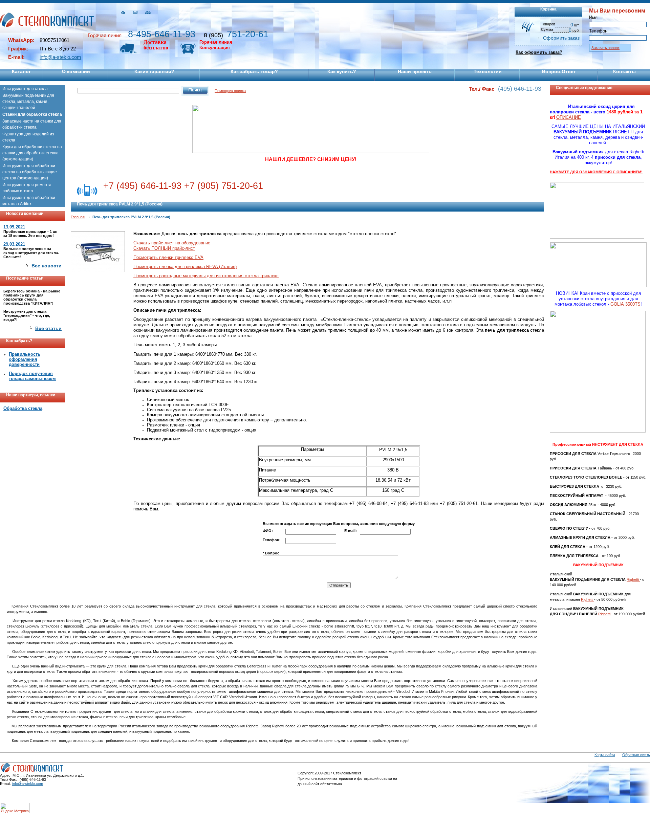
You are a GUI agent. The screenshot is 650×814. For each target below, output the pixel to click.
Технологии (488, 71)
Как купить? (341, 71)
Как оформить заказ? (539, 52)
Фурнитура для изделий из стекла (28, 137)
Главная (78, 217)
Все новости (46, 265)
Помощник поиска (230, 91)
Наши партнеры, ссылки (30, 395)
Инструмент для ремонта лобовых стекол (26, 187)
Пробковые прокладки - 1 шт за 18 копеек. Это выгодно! (30, 233)
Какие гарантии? (154, 71)
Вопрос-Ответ (559, 71)
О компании (76, 71)
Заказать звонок (605, 48)
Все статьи (48, 328)
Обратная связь (636, 755)
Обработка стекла (22, 408)
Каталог (21, 71)
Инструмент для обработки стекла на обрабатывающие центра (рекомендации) (29, 171)
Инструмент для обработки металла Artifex (28, 200)
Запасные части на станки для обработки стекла (31, 124)
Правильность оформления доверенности (24, 359)
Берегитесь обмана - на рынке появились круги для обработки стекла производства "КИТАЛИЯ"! (31, 297)
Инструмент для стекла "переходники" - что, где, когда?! (26, 315)
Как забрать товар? (254, 71)
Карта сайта (604, 755)
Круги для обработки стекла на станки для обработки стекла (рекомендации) (32, 153)
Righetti (633, 579)
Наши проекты (415, 71)
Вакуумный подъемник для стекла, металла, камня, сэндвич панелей (28, 101)
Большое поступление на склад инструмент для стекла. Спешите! (31, 253)
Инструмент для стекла (25, 88)
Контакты (624, 71)
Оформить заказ (561, 38)
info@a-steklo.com (60, 57)
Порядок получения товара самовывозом (32, 376)
